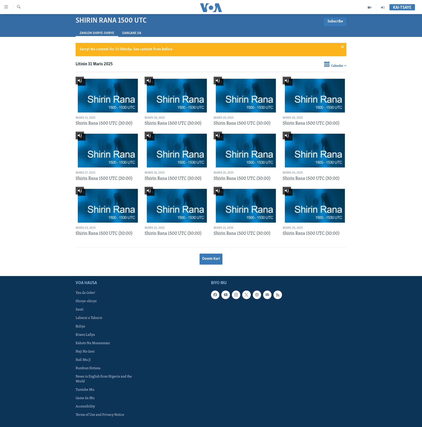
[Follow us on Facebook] (215, 295)
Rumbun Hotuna (88, 368)
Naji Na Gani (85, 351)
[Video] (369, 7)
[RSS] (277, 295)
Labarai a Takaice (89, 318)
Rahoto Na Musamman (93, 343)
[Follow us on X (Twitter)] (246, 295)
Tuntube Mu (85, 389)
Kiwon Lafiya (85, 334)
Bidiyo (80, 326)
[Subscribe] (267, 295)
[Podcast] (257, 295)
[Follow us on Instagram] (236, 295)
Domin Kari (211, 259)
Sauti (80, 309)
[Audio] (382, 7)
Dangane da (131, 33)
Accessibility (85, 406)
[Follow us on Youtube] (225, 295)
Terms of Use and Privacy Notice (100, 415)
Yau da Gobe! (85, 293)
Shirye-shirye (86, 301)
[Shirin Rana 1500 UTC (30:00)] (107, 95)
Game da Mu (85, 398)
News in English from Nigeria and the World (104, 379)
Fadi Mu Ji (83, 360)
